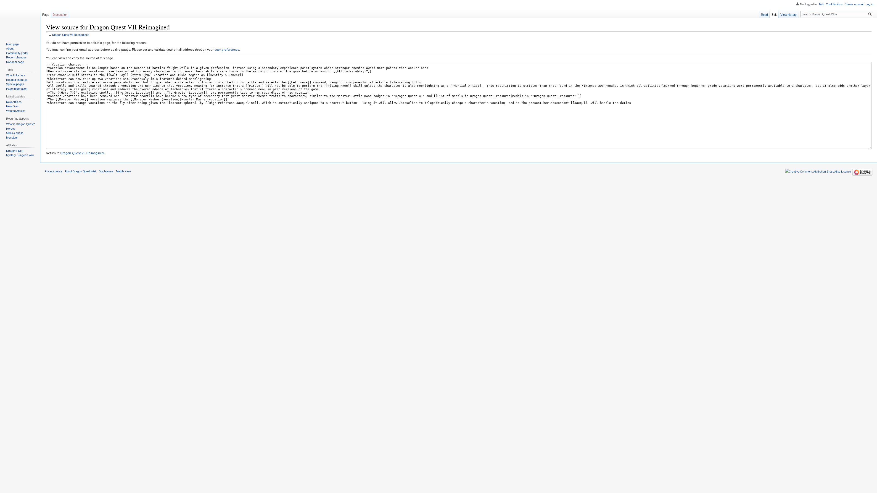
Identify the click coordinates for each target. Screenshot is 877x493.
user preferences (226, 49)
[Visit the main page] (20, 18)
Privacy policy (53, 171)
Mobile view (123, 171)
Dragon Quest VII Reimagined (70, 34)
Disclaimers (106, 171)
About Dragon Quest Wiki (80, 171)
